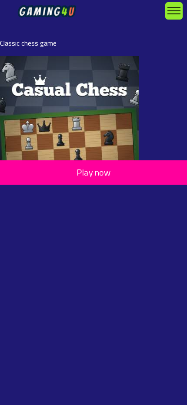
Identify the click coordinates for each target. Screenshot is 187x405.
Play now (93, 172)
